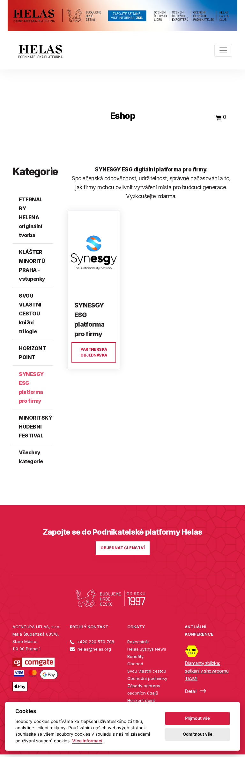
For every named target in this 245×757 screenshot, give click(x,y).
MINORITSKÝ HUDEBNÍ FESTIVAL (35, 427)
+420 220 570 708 (95, 641)
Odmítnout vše (197, 734)
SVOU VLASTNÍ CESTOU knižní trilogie (30, 313)
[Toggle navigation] (223, 50)
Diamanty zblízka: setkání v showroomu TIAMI (206, 670)
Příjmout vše (197, 718)
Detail (191, 691)
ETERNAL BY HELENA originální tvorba (30, 217)
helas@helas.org (93, 649)
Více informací (87, 740)
